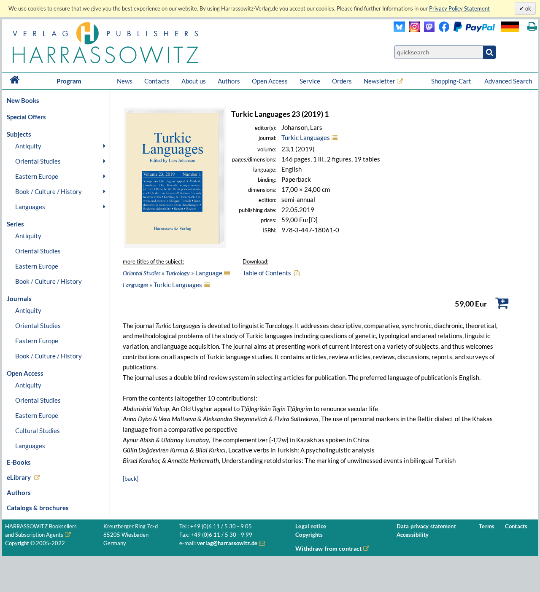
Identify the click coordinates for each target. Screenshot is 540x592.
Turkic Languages (305, 137)
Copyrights (309, 535)
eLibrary (19, 477)
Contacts (157, 81)
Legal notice (310, 526)
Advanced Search (508, 81)
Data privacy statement (426, 526)
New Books (23, 100)
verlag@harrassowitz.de (227, 543)
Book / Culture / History (48, 191)
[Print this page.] (532, 27)
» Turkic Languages (162, 284)
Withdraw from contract (328, 548)
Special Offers (26, 117)
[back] (130, 478)
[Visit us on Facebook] (465, 29)
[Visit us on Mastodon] (427, 29)
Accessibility (413, 535)
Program (69, 81)
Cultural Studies (37, 430)
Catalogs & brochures (38, 507)
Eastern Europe (36, 176)
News (124, 81)
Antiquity (28, 146)
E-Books (19, 462)
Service (310, 81)
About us (193, 81)
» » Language (172, 273)
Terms (486, 526)
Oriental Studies (38, 161)
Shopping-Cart (451, 81)
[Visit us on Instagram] (412, 29)
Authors (229, 81)
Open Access (270, 81)
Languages (30, 206)
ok (527, 8)
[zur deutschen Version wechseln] (510, 27)
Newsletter (379, 81)
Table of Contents (267, 273)
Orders (342, 81)
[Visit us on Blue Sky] (399, 29)
